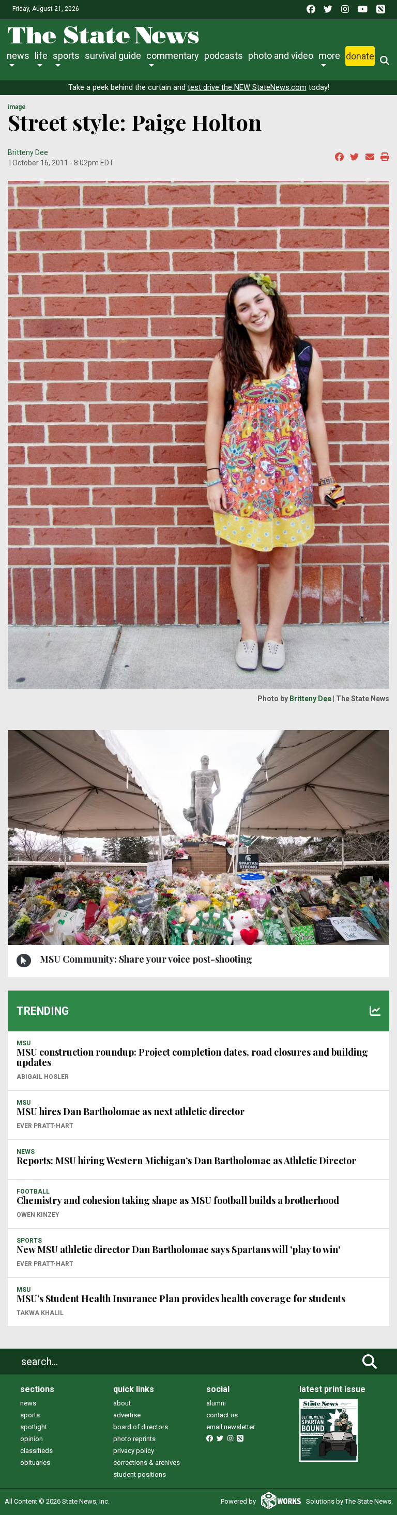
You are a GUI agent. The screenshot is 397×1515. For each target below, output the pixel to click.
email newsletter (230, 1427)
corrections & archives (146, 1462)
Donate (360, 56)
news (28, 1403)
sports (30, 1415)
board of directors (140, 1427)
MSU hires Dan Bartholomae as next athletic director (131, 1111)
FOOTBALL (33, 1191)
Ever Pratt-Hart (45, 1126)
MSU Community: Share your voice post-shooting (146, 959)
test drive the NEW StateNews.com (247, 87)
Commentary (172, 55)
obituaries (35, 1462)
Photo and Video (280, 55)
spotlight (33, 1427)
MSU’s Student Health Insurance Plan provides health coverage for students (181, 1298)
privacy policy (133, 1451)
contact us (222, 1415)
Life (41, 55)
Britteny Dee (28, 152)
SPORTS (29, 1240)
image (17, 107)
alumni (216, 1403)
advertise (127, 1415)
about (122, 1403)
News (18, 55)
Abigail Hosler (43, 1076)
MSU (23, 1043)
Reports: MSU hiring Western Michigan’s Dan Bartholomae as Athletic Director (186, 1160)
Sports (66, 55)
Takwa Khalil (40, 1313)
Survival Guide (113, 55)
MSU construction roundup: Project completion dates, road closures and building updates (192, 1057)
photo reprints (134, 1439)
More (329, 55)
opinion (31, 1439)
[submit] (369, 1361)
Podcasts (223, 55)
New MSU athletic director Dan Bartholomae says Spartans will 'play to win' (178, 1249)
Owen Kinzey (38, 1214)
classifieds (36, 1451)
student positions (139, 1474)
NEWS (26, 1151)
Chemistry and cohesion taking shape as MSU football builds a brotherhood (178, 1200)
